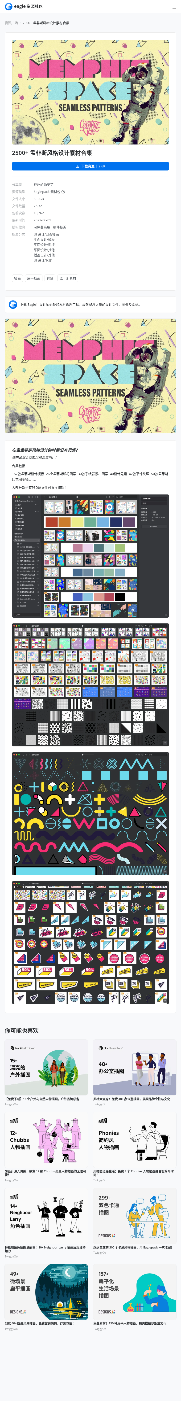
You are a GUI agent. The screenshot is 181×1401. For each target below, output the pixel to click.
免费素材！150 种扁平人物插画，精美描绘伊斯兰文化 (129, 1323)
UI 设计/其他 (43, 260)
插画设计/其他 (44, 255)
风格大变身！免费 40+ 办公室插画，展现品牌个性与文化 (131, 1099)
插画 (17, 278)
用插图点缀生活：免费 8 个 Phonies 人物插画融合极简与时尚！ (133, 1173)
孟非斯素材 (68, 278)
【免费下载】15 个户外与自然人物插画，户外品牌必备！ (43, 1099)
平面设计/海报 (44, 244)
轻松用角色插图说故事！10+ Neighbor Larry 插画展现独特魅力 (45, 1249)
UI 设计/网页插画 (46, 234)
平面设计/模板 (44, 239)
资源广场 (11, 23)
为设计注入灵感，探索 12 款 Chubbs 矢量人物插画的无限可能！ (45, 1173)
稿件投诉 (59, 227)
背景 (50, 278)
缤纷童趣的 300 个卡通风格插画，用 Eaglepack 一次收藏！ (133, 1247)
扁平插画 (33, 278)
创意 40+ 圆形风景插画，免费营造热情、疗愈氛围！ (40, 1323)
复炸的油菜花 (43, 184)
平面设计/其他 (44, 250)
